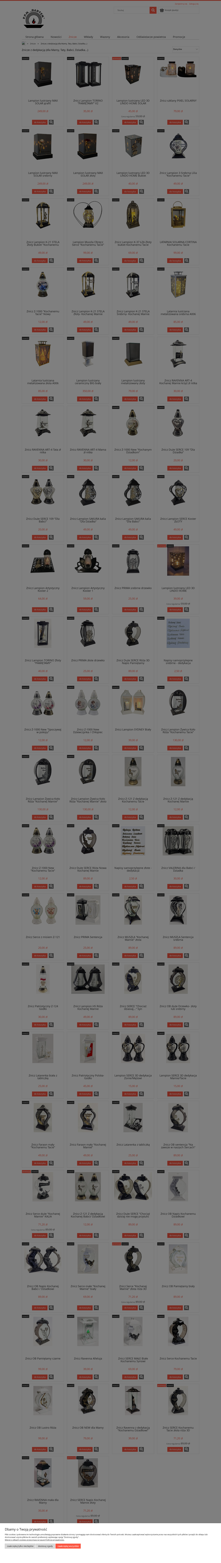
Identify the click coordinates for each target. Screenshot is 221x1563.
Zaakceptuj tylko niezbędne (20, 1546)
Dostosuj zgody (45, 1546)
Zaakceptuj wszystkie (68, 1546)
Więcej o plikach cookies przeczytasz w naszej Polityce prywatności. (34, 1540)
